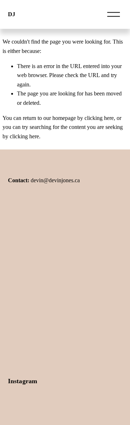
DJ (11, 14)
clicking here (99, 118)
